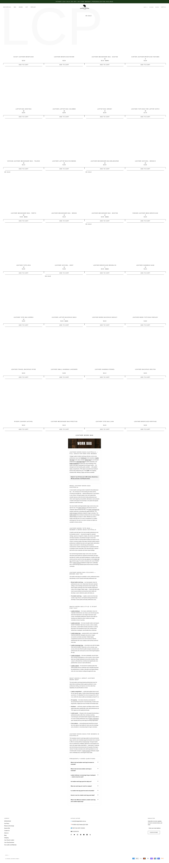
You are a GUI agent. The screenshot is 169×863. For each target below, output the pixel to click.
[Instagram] (77, 834)
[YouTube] (83, 834)
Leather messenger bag (77, 645)
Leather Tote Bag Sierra (23, 317)
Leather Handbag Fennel (105, 369)
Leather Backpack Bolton (145, 369)
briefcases (83, 458)
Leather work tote (75, 623)
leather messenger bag (93, 509)
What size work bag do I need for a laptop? (81, 786)
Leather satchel (75, 665)
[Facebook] (71, 834)
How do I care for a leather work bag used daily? (83, 795)
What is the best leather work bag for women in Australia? (82, 763)
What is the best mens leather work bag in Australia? (81, 769)
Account (151, 7)
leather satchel (73, 514)
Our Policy (6, 823)
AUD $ (145, 7)
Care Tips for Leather (9, 840)
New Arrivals (7, 7)
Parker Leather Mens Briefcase (145, 213)
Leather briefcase (75, 611)
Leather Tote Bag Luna (105, 421)
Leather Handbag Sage (145, 265)
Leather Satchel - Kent (64, 265)
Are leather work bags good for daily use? (81, 781)
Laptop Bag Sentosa (24, 109)
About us (6, 833)
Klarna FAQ (7, 828)
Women (21, 7)
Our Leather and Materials (10, 844)
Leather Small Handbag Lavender (64, 369)
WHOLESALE (7, 821)
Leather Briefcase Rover (64, 56)
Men (15, 7)
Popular (33, 7)
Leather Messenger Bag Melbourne (105, 161)
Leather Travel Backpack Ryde (23, 369)
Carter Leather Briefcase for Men (145, 56)
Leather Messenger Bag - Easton (105, 56)
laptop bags (88, 459)
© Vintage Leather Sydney (12, 858)
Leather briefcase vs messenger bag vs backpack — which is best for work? (83, 776)
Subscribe (154, 832)
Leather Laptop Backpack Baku (64, 317)
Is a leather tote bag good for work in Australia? (82, 790)
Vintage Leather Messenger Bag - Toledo (23, 161)
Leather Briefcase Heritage (145, 421)
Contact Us (7, 830)
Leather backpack (75, 655)
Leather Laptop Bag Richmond (64, 161)
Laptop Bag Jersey (104, 109)
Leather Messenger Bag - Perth (23, 213)
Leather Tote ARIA (23, 265)
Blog (5, 835)
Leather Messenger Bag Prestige (64, 421)
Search (157, 7)
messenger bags (80, 461)
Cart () (163, 7)
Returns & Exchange (9, 825)
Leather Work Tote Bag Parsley (145, 317)
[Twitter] (74, 834)
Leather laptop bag (75, 633)
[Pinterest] (80, 834)
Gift (27, 7)
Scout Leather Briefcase (23, 56)
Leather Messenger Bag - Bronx (64, 213)
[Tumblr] (90, 834)
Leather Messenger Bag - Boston (105, 213)
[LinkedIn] (87, 834)
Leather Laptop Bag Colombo (64, 109)
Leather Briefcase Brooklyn (104, 265)
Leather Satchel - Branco (145, 161)
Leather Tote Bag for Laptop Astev (145, 109)
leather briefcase (82, 507)
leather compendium (94, 718)
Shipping (6, 837)
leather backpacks (74, 463)
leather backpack (74, 513)
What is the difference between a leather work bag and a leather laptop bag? (83, 800)
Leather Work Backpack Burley (104, 317)
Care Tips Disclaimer (9, 842)
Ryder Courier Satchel (23, 421)
